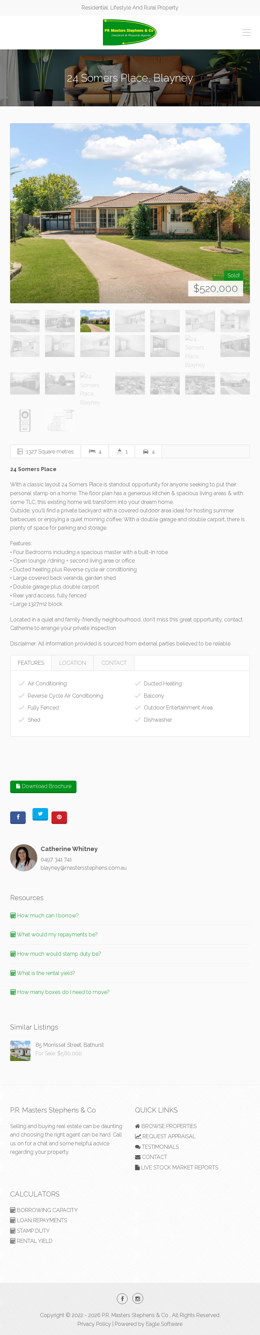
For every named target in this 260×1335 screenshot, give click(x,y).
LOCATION (72, 663)
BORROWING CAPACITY (47, 1210)
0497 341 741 (56, 859)
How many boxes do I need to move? (63, 992)
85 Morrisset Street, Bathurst (70, 1045)
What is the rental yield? (45, 973)
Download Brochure (46, 786)
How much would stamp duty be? (58, 954)
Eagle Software (164, 1324)
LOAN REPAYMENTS (41, 1220)
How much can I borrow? (47, 915)
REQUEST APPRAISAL (168, 1136)
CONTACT (114, 663)
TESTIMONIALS (159, 1147)
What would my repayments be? (57, 934)
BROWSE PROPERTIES (168, 1126)
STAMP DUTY (33, 1231)
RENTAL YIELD (34, 1241)
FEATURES (31, 663)
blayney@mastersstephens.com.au (84, 868)
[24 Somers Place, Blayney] (130, 213)
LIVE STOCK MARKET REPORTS (179, 1167)
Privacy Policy (94, 1324)
